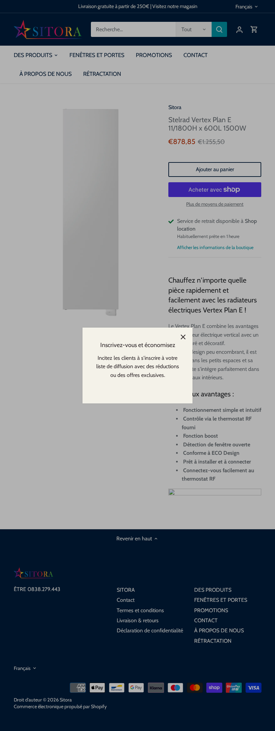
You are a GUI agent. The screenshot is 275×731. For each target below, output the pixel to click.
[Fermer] (183, 337)
